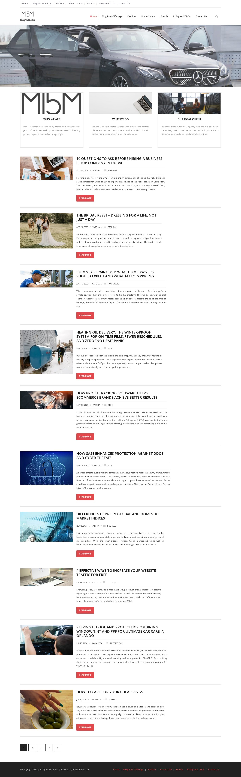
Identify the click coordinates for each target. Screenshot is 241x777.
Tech (110, 405)
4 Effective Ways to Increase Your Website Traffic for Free (116, 572)
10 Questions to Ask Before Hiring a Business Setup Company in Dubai (119, 160)
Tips (110, 348)
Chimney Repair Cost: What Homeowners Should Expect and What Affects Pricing (115, 273)
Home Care (74, 3)
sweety (95, 582)
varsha (96, 170)
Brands (90, 3)
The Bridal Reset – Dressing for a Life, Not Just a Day (116, 217)
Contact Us (125, 3)
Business (112, 170)
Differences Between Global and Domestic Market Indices (117, 516)
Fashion (60, 3)
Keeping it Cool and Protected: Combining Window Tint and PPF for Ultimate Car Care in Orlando (120, 631)
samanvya (97, 643)
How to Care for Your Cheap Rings (109, 691)
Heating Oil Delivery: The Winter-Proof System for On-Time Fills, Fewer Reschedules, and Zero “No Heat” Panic (119, 336)
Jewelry (113, 699)
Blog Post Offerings (41, 3)
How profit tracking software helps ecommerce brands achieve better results (116, 395)
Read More (30, 141)
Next (57, 747)
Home (25, 3)
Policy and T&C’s (107, 3)
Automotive (116, 643)
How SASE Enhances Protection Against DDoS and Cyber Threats (120, 455)
